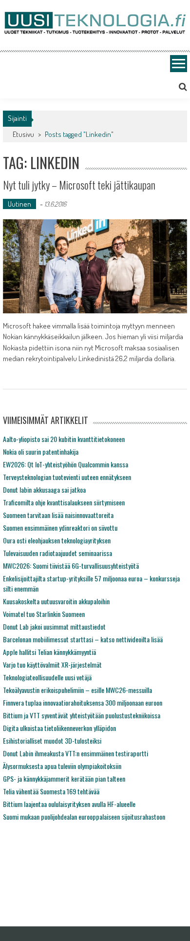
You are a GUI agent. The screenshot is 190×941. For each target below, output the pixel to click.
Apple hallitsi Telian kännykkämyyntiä (49, 652)
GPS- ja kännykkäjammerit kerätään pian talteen (64, 778)
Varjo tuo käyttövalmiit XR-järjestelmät (52, 664)
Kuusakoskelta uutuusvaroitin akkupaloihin (56, 601)
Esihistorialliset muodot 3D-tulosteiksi (52, 740)
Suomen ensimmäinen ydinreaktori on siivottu (60, 527)
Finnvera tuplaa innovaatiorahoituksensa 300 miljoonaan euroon (82, 702)
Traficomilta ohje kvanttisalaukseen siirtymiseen (64, 502)
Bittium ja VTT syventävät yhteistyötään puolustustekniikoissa (81, 715)
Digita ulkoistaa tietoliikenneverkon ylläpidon (59, 728)
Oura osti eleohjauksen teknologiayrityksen (57, 540)
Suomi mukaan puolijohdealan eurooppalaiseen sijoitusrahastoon (84, 816)
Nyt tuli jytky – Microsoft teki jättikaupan (79, 184)
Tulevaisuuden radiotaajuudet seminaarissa (57, 553)
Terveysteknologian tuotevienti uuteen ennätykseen (67, 477)
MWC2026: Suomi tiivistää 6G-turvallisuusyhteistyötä (71, 565)
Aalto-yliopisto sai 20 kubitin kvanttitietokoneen (64, 439)
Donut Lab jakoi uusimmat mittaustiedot (54, 626)
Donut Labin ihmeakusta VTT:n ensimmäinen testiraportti (75, 753)
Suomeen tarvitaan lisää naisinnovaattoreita (58, 515)
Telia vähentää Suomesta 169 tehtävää (51, 791)
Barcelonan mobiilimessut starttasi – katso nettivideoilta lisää (83, 639)
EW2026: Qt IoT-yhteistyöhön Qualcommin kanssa (65, 464)
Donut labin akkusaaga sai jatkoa (44, 489)
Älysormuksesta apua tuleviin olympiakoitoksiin (62, 766)
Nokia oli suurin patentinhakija (40, 451)
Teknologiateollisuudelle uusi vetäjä (47, 677)
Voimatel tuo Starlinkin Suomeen (44, 614)
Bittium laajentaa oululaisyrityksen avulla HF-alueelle (69, 804)
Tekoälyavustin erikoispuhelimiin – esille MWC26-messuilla (77, 690)
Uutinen (19, 204)
